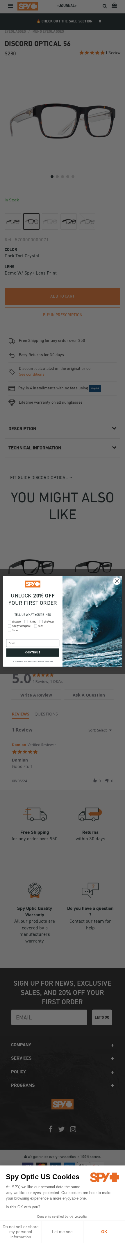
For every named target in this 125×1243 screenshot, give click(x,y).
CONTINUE (32, 653)
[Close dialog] (117, 581)
